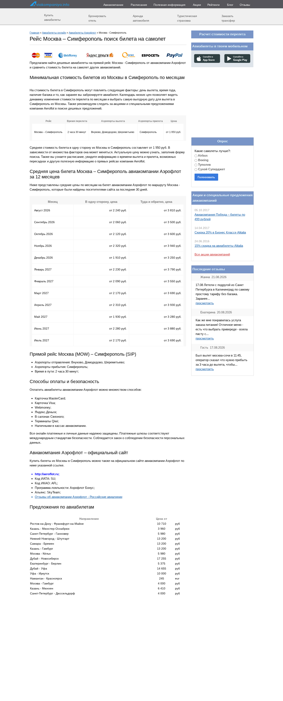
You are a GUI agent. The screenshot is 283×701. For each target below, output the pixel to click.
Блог (230, 4)
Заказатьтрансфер (228, 18)
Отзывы (245, 4)
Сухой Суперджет (211, 169)
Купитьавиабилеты (52, 17)
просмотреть (205, 303)
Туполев (204, 164)
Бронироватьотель (97, 18)
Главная (34, 32)
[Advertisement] (222, 97)
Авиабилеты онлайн (54, 32)
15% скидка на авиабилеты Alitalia (219, 245)
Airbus (202, 155)
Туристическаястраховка (187, 18)
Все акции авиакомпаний (212, 254)
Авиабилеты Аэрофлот (82, 32)
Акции (197, 4)
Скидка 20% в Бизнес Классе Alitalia (220, 232)
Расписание (139, 4)
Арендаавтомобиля (141, 18)
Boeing (202, 160)
